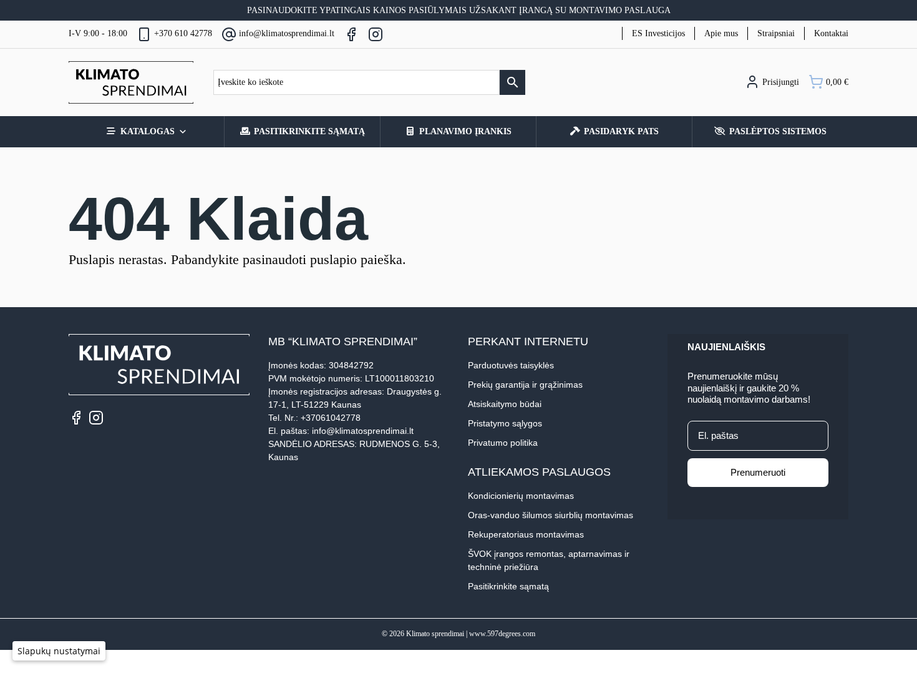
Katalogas (147, 131)
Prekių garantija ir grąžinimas (525, 385)
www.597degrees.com (502, 633)
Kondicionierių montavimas (521, 496)
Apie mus (721, 33)
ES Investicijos (658, 33)
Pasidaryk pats (621, 131)
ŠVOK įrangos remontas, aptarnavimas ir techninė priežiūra (548, 560)
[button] (58, 651)
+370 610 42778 (183, 33)
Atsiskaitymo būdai (504, 404)
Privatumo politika (503, 443)
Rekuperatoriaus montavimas (526, 534)
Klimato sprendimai (435, 633)
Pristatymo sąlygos (505, 423)
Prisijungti (779, 82)
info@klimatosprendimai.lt (286, 33)
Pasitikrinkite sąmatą (309, 131)
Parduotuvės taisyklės (511, 365)
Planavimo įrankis (465, 131)
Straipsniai (776, 33)
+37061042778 (331, 418)
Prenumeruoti (757, 472)
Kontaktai (831, 33)
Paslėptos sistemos (778, 131)
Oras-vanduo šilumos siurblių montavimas (550, 515)
